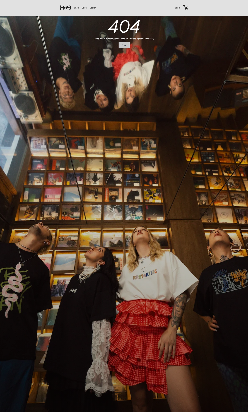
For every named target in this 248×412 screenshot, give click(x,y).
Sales (84, 7)
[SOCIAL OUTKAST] (65, 8)
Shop (76, 7)
